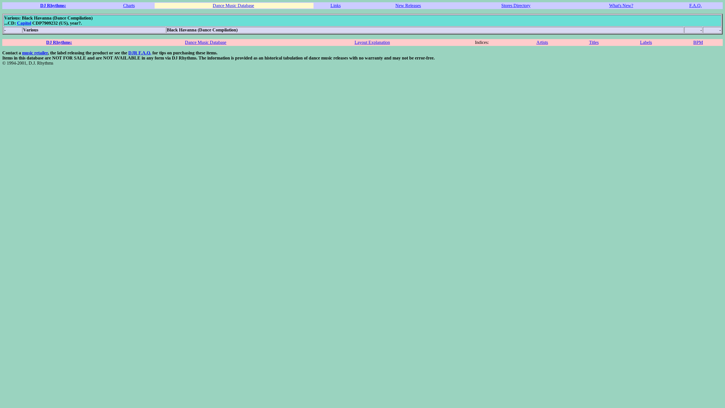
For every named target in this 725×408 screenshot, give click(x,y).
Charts (129, 5)
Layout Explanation (372, 42)
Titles (594, 42)
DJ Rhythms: (53, 5)
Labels (646, 42)
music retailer (35, 52)
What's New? (621, 5)
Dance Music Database (233, 5)
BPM (698, 42)
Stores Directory (515, 5)
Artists (542, 42)
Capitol (24, 23)
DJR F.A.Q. (139, 52)
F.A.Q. (695, 5)
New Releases (408, 5)
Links (335, 5)
